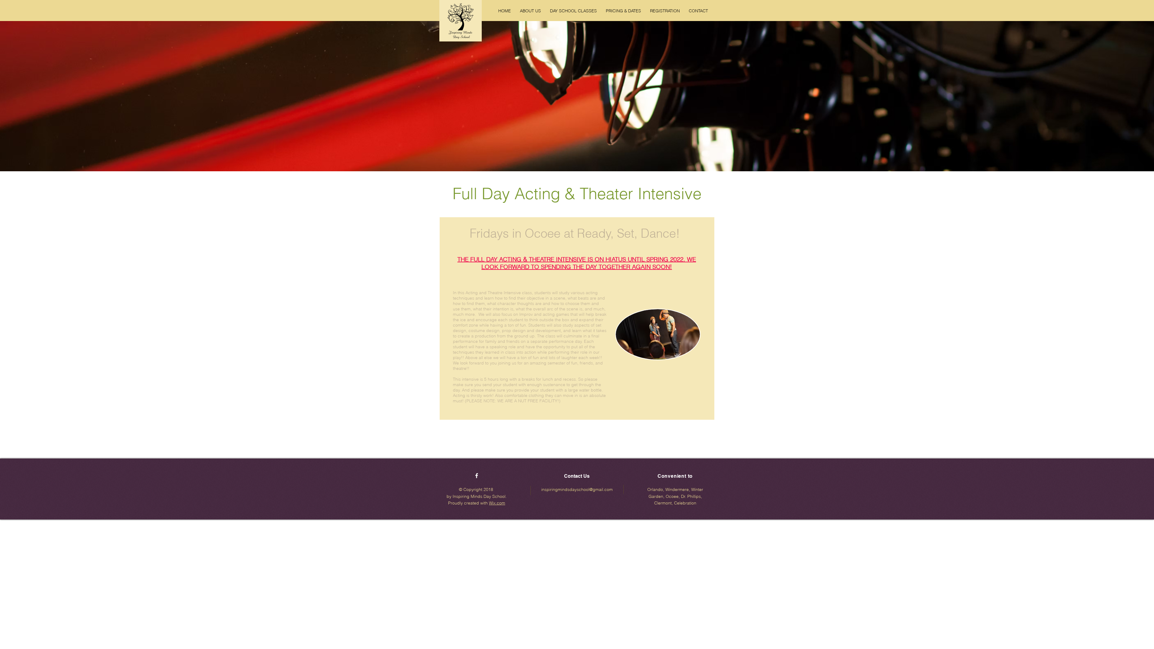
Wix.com (497, 503)
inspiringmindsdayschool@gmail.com (577, 489)
